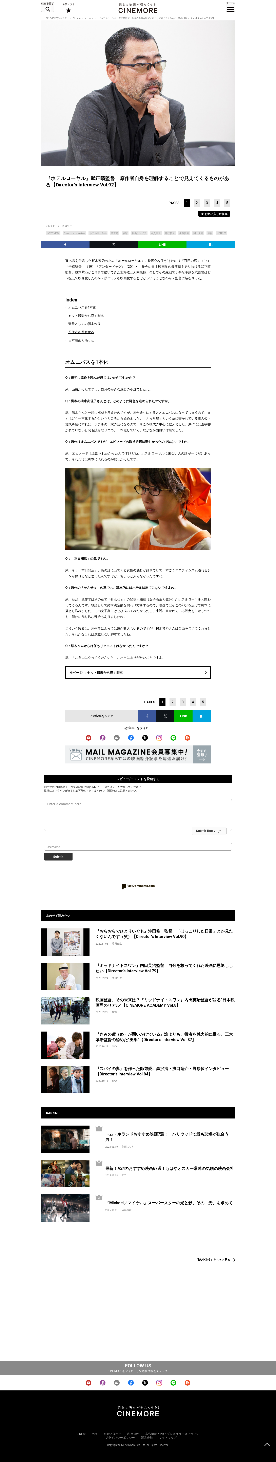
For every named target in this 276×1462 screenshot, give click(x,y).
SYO (114, 1012)
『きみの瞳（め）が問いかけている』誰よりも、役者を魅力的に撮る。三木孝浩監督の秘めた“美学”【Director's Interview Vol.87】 (164, 1037)
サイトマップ (168, 1437)
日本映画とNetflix (81, 340)
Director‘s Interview (83, 18)
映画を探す (47, 7)
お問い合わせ (112, 1434)
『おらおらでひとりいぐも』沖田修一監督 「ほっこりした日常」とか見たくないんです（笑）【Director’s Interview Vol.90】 (164, 934)
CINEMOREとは (87, 1434)
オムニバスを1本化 (82, 307)
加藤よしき (128, 1146)
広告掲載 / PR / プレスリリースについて (172, 1434)
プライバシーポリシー (120, 1437)
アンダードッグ (110, 267)
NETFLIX (221, 233)
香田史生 (67, 225)
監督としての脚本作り (84, 324)
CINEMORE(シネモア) (56, 18)
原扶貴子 (170, 233)
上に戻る (267, 1445)
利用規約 (49, 787)
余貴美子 (156, 233)
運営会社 (147, 1437)
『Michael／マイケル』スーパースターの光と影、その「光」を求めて (169, 1202)
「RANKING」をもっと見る (212, 1259)
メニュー (230, 7)
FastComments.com (141, 885)
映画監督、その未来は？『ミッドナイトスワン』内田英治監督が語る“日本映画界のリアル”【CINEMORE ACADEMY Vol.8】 (165, 1002)
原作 (210, 233)
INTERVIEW (53, 233)
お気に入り (68, 8)
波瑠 (125, 233)
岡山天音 (198, 233)
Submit (58, 856)
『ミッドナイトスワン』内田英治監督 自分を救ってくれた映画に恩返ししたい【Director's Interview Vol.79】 (164, 968)
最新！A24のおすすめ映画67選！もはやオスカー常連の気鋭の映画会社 (169, 1168)
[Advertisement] (138, 1245)
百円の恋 (190, 261)
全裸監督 (75, 267)
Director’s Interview (74, 233)
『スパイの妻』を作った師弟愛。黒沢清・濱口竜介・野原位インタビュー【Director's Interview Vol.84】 (162, 1071)
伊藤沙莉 (184, 233)
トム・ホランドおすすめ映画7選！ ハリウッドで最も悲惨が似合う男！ (167, 1137)
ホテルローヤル (98, 233)
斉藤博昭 (127, 1210)
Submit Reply (205, 831)
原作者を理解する (81, 332)
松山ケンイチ (139, 233)
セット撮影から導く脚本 (86, 316)
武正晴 (114, 233)
